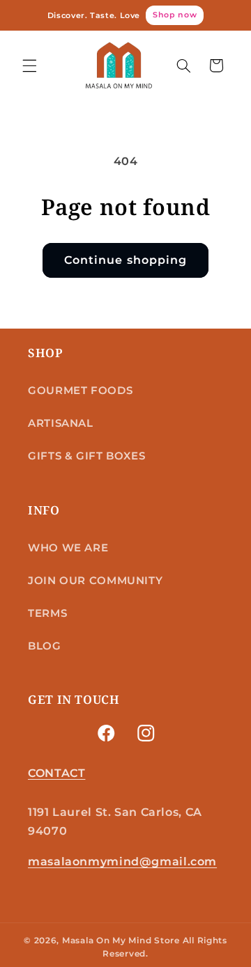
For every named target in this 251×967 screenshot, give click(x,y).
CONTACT (56, 773)
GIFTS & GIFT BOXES (86, 456)
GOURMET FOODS (80, 390)
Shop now (175, 14)
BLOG (44, 646)
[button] (29, 65)
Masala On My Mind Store (121, 940)
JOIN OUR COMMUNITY (95, 580)
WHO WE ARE (68, 548)
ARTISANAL (60, 423)
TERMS (47, 613)
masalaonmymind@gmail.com (122, 861)
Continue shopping (125, 260)
